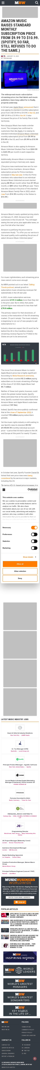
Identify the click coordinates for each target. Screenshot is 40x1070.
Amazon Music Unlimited (27, 134)
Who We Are (5, 1027)
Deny (20, 578)
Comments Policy (28, 1030)
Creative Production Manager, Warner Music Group (18, 863)
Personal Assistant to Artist (20, 798)
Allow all (20, 564)
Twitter (26, 1050)
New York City (14, 735)
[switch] (34, 534)
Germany (16, 800)
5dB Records (13, 850)
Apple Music (18, 107)
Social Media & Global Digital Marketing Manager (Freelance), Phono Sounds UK (20, 781)
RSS (24, 1053)
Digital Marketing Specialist (12, 855)
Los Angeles (6, 857)
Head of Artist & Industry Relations (20, 733)
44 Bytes (12, 1067)
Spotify (31, 394)
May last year (16, 175)
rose (3, 194)
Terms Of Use (26, 1027)
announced (28, 107)
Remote (4, 873)
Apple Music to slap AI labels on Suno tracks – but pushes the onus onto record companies (24, 915)
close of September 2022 (20, 412)
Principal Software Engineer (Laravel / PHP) (18, 871)
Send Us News (6, 1050)
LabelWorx (12, 873)
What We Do (5, 1029)
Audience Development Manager (14, 848)
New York (12, 767)
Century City (7, 816)
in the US (31, 113)
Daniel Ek (35, 472)
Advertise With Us (8, 1048)
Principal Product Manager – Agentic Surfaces (20, 765)
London (4, 842)
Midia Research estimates (23, 376)
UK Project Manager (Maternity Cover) (16, 840)
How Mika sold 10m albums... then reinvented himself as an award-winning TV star (22, 945)
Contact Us (6, 1045)
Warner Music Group (8, 866)
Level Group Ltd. (24, 751)
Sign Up (21, 902)
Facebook (26, 1045)
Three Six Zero (26, 800)
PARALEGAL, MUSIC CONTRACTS (20, 814)
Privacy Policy (27, 1032)
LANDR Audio (25, 735)
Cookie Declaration (28, 1035)
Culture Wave (16, 857)
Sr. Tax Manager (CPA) (20, 749)
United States (20, 767)
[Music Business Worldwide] (20, 2)
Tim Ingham (7, 58)
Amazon (8, 125)
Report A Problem (8, 1056)
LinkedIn (26, 1048)
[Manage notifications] (35, 1058)
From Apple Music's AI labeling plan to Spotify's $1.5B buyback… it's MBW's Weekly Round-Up (24, 930)
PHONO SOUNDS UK (20, 784)
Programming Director (20, 831)
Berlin (11, 800)
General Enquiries (8, 1053)
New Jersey (16, 833)
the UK (23, 115)
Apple (20, 131)
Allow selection (20, 571)
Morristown (7, 833)
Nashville (14, 751)
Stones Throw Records (16, 842)
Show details (28, 557)
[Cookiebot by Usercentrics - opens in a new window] (28, 489)
